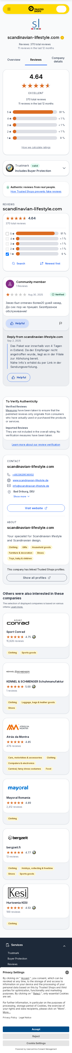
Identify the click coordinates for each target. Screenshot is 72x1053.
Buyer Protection (17, 958)
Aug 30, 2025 (35, 294)
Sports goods (29, 652)
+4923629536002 (23, 474)
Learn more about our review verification (36, 444)
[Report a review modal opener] (60, 323)
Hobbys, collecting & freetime (37, 868)
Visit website (34, 508)
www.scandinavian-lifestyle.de (30, 480)
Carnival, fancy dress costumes (24, 768)
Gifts (24, 547)
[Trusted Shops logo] (36, 9)
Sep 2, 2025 (14, 340)
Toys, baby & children (20, 558)
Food (48, 768)
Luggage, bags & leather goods (38, 702)
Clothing (13, 547)
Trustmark (13, 952)
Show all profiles (34, 577)
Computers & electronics (21, 763)
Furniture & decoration (20, 553)
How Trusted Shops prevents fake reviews (36, 191)
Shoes (40, 553)
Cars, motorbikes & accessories (25, 757)
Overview (13, 59)
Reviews (36, 59)
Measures (11, 410)
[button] (9, 9)
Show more (19, 496)
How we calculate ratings (36, 147)
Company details (58, 59)
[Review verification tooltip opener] (62, 37)
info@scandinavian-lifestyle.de (31, 485)
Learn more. (17, 607)
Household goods (41, 547)
